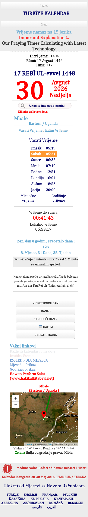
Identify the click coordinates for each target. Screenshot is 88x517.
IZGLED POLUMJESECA (29, 360)
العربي (51, 507)
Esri (49, 444)
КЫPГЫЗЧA (40, 499)
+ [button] (15, 398)
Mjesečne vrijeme (28, 197)
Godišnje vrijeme (58, 197)
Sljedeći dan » (45, 319)
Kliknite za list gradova (33, 111)
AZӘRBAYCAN (33, 503)
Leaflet (28, 444)
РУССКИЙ (70, 495)
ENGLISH (30, 495)
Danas (46, 311)
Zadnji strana (46, 335)
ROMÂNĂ (56, 503)
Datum (47, 327)
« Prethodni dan (45, 303)
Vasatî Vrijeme (31, 130)
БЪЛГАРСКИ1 (64, 499)
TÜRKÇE (13, 495)
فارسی (37, 507)
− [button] (15, 405)
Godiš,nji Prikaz (22, 369)
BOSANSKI (75, 503)
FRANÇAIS (50, 495)
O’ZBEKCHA (9, 503)
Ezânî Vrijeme (56, 130)
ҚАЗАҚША (17, 499)
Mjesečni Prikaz (23, 364)
